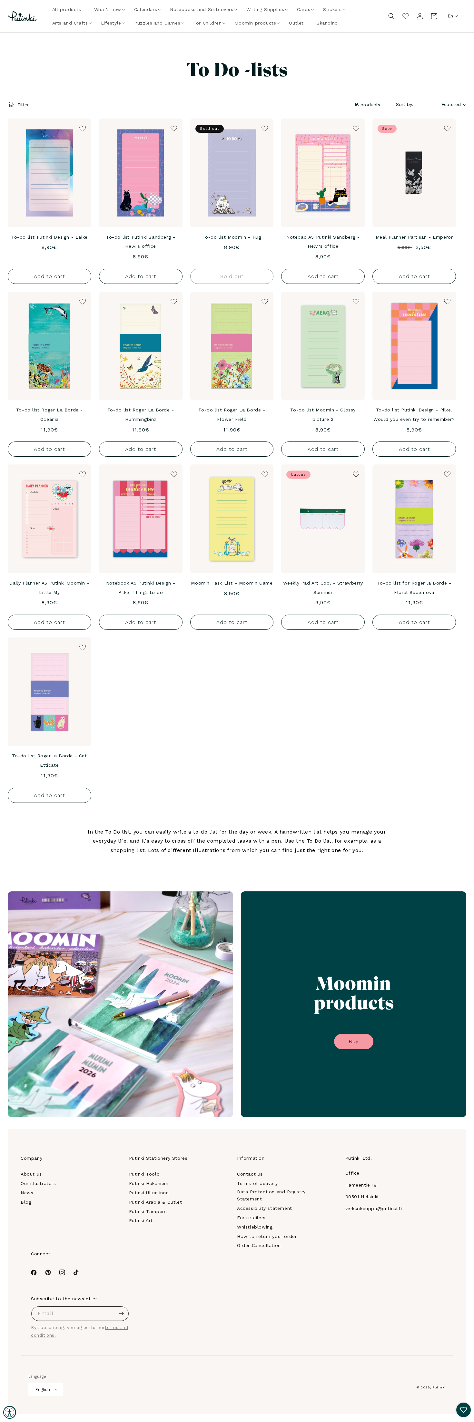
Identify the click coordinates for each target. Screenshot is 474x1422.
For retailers (251, 1217)
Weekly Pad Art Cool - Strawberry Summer (323, 587)
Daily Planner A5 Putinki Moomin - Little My (49, 587)
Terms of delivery (257, 1183)
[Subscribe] (121, 1313)
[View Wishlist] (406, 16)
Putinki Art (141, 1220)
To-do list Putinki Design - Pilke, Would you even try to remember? (414, 414)
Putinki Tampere (148, 1211)
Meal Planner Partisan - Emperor (414, 237)
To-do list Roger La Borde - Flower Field (231, 414)
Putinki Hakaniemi (149, 1183)
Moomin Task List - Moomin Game (231, 583)
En (450, 15)
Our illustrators (38, 1183)
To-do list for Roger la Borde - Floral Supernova (414, 587)
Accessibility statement (264, 1208)
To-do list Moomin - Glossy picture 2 (323, 414)
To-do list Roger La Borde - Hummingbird (140, 414)
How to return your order (267, 1236)
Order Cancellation (259, 1245)
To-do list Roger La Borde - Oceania (49, 414)
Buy (354, 1041)
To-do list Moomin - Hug (232, 237)
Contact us (250, 1174)
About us (31, 1174)
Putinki (439, 1387)
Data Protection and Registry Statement (271, 1195)
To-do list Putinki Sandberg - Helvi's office (140, 241)
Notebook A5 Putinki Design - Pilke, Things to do (140, 587)
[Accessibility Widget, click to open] (9, 1412)
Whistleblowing (254, 1227)
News (27, 1192)
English (42, 1389)
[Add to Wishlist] (82, 128)
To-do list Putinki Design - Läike (49, 237)
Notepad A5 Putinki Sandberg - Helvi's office (323, 241)
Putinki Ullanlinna (149, 1192)
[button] (108, 9)
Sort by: (404, 104)
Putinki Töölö (144, 1174)
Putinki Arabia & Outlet (155, 1202)
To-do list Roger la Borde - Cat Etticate (49, 760)
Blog (26, 1202)
